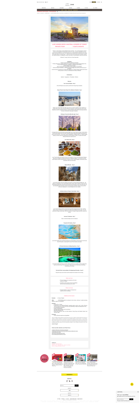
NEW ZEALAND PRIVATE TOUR (58, 333)
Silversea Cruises (77, 401)
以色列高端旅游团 (79, 400)
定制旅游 (63, 401)
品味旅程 (70, 7)
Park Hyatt (66, 400)
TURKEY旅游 (47, 13)
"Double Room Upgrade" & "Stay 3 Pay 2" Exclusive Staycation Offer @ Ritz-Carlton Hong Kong (92, 362)
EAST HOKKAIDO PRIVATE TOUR (58, 334)
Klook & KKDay (82, 401)
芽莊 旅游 (87, 400)
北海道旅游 (55, 401)
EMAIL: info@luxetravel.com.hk (58, 346)
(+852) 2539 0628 (58, 343)
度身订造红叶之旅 (71, 401)
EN (97, 2)
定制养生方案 (66, 401)
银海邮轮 (57, 400)
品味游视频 (62, 7)
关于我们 (59, 399)
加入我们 (67, 399)
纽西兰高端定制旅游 (50, 401)
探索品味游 (44, 7)
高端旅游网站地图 (73, 399)
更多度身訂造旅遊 (91, 401)
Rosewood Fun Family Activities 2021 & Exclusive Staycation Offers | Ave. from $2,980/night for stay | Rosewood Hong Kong (69, 363)
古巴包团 (75, 400)
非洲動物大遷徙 (62, 400)
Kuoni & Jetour (87, 401)
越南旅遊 (84, 400)
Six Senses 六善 (49, 400)
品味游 (38, 13)
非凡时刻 (86, 7)
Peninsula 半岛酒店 (70, 400)
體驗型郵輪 (96, 401)
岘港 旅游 (91, 400)
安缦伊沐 (41, 400)
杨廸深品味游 (79, 399)
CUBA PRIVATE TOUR (56, 332)
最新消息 (52, 7)
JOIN (131, 399)
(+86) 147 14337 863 (67, 345)
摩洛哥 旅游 (59, 401)
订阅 (90, 2)
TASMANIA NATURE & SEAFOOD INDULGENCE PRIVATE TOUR (65, 331)
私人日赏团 (95, 7)
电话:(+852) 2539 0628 (40, 2)
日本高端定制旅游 (44, 401)
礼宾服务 (78, 7)
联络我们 (63, 399)
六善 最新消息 (53, 400)
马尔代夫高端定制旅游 (96, 400)
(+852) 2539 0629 (60, 345)
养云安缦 (45, 400)
